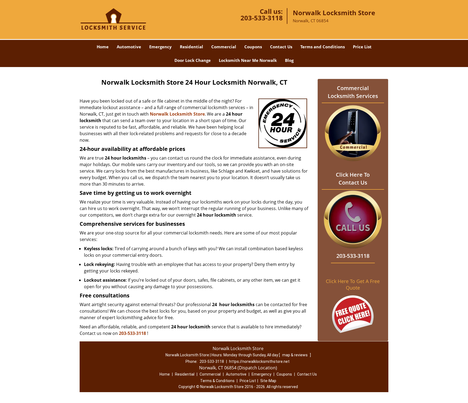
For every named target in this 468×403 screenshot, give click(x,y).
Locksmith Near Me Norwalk (248, 60)
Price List (362, 46)
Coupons (253, 46)
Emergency (160, 46)
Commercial (223, 46)
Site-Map (268, 381)
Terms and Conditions (322, 46)
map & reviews (295, 355)
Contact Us (281, 46)
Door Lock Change (192, 60)
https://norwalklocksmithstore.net (259, 361)
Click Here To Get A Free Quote (353, 284)
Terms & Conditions (217, 381)
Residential (191, 46)
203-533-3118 (261, 17)
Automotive (129, 46)
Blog (289, 60)
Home (103, 46)
